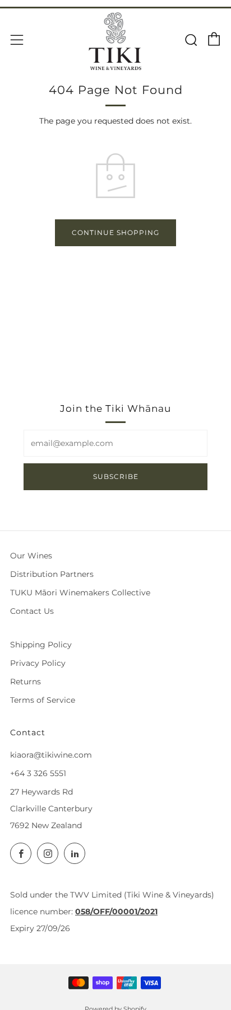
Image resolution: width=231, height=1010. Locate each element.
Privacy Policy (38, 663)
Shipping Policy (41, 644)
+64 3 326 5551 (38, 773)
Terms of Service (42, 700)
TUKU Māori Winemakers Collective (80, 592)
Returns (25, 681)
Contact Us (32, 611)
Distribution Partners (52, 574)
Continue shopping (115, 232)
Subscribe (115, 476)
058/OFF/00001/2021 (116, 911)
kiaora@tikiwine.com (51, 754)
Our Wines (31, 555)
